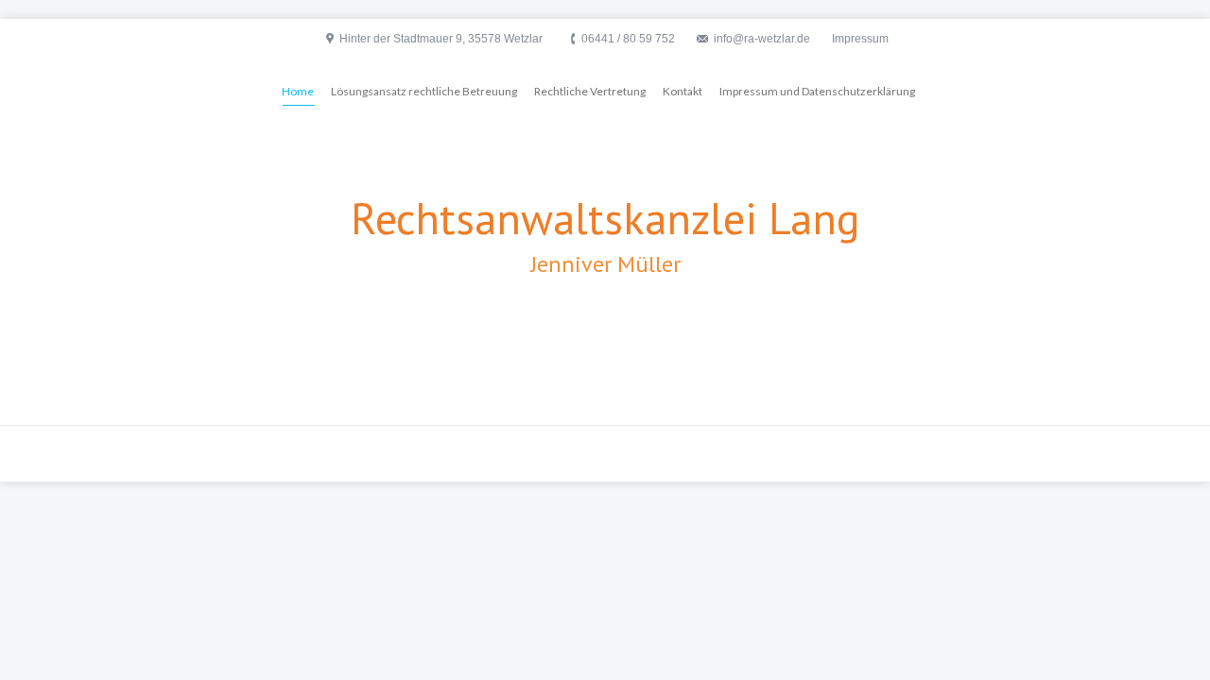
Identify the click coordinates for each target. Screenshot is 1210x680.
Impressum (860, 38)
